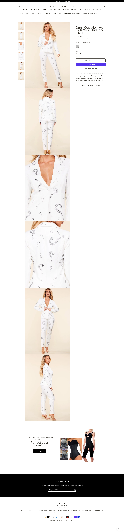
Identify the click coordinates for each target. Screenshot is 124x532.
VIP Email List (75, 513)
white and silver (77, 46)
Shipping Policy (98, 510)
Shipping (78, 38)
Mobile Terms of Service (55, 510)
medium (85, 54)
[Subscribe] (75, 490)
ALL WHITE (97, 10)
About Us (47, 513)
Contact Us (66, 510)
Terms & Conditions (32, 510)
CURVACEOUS (36, 13)
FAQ (60, 513)
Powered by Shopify (70, 520)
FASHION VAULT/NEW (38, 10)
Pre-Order (54, 513)
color (83, 42)
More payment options (90, 68)
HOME (25, 10)
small (78, 54)
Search (23, 510)
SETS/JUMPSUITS (90, 13)
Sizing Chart (66, 513)
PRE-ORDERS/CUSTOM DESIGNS (63, 10)
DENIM (47, 13)
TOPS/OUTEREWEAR (72, 13)
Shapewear (39, 451)
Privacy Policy (43, 510)
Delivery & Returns (87, 510)
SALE (101, 13)
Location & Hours (75, 510)
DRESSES (57, 13)
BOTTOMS (24, 13)
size (77, 51)
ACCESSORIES (84, 10)
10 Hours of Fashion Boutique (62, 6)
